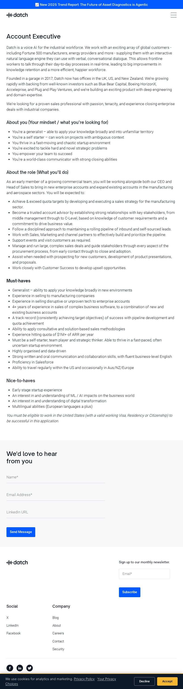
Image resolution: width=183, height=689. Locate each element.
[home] (17, 15)
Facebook (13, 633)
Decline (144, 681)
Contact (58, 641)
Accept (167, 681)
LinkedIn (12, 625)
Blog (55, 618)
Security (58, 649)
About (56, 625)
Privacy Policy (84, 679)
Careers (58, 633)
